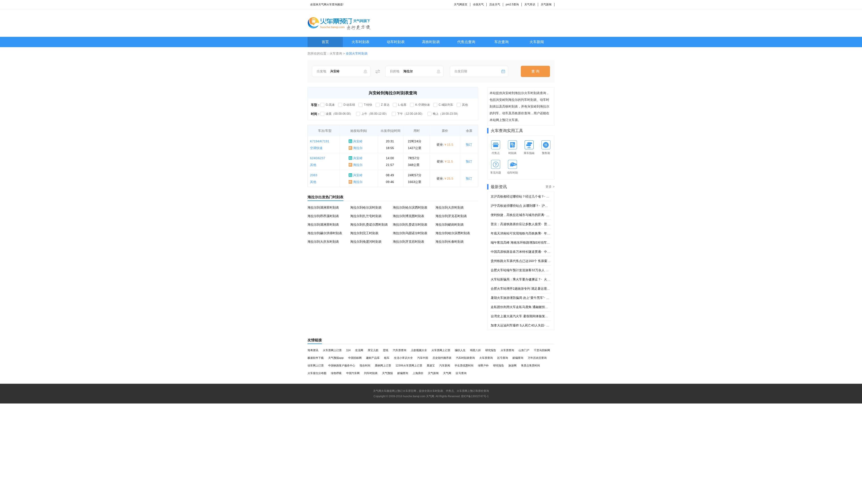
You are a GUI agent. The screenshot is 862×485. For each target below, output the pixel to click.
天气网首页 (460, 4)
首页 (325, 42)
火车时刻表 (360, 42)
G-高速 (330, 104)
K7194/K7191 (319, 141)
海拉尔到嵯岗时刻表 (449, 224)
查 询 (535, 71)
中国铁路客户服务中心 (341, 365)
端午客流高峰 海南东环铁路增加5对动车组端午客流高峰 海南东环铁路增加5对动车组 (521, 242)
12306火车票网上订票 (409, 365)
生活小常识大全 (403, 357)
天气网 (447, 373)
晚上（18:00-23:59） (446, 113)
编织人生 (460, 350)
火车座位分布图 (317, 373)
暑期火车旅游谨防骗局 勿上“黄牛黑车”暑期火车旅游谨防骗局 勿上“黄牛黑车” (521, 298)
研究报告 (490, 350)
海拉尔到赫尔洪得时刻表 (325, 233)
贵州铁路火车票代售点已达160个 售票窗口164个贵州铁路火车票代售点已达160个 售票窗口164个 (521, 261)
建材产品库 (373, 357)
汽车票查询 (399, 350)
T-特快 (368, 104)
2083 (313, 175)
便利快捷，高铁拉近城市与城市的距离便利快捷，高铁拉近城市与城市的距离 (521, 215)
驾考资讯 (313, 350)
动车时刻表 (396, 42)
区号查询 (502, 357)
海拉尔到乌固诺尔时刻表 (410, 233)
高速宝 (431, 365)
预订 (469, 144)
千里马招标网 (542, 350)
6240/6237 (317, 158)
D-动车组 (349, 104)
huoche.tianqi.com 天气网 (418, 396)
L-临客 (402, 104)
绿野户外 (483, 365)
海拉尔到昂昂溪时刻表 (323, 216)
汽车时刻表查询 (465, 357)
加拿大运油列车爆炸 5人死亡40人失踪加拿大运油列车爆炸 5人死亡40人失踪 (521, 325)
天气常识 (529, 4)
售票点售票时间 (530, 365)
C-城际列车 (446, 104)
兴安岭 (356, 141)
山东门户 (524, 350)
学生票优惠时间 (464, 365)
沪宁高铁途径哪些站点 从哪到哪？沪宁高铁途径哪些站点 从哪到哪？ (521, 205)
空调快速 (316, 148)
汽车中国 (422, 357)
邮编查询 (517, 357)
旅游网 (512, 365)
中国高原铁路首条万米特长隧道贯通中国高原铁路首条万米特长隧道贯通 (521, 252)
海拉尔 (356, 148)
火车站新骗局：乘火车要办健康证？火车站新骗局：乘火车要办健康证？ (521, 279)
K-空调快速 (422, 104)
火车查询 (336, 53)
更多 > (549, 186)
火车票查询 (507, 350)
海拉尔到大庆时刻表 (449, 207)
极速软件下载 (316, 357)
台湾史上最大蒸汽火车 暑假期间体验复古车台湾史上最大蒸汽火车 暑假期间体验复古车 (521, 316)
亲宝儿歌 (373, 350)
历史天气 (494, 4)
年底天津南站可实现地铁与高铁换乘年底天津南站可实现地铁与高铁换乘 (521, 233)
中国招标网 (355, 357)
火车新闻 (537, 42)
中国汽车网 (353, 373)
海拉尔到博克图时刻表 (408, 216)
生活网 (359, 350)
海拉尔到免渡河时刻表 (366, 241)
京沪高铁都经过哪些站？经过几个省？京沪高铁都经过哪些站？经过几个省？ (521, 196)
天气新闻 (546, 4)
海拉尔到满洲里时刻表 (323, 207)
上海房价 (418, 373)
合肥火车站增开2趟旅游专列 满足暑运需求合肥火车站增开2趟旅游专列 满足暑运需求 (521, 288)
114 (348, 350)
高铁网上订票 (383, 365)
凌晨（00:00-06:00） (339, 113)
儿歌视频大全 (419, 350)
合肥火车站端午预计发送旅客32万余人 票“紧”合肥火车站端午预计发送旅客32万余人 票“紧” (521, 270)
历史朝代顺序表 (442, 357)
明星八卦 (475, 350)
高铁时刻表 (431, 42)
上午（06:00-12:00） (374, 113)
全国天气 (478, 4)
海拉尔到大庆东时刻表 (323, 241)
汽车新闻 (444, 365)
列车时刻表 (371, 373)
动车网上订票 (316, 365)
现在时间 (365, 365)
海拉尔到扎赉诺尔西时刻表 (369, 224)
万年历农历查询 (537, 357)
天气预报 (387, 373)
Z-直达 (385, 104)
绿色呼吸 (336, 373)
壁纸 (385, 350)
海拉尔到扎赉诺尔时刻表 (410, 224)
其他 (465, 104)
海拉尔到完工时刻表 (364, 233)
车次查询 (501, 42)
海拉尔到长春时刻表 (449, 241)
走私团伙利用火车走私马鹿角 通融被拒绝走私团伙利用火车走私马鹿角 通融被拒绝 (521, 307)
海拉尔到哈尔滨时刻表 (366, 207)
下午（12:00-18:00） (410, 113)
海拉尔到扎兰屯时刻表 (366, 216)
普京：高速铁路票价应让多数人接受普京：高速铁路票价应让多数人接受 (521, 224)
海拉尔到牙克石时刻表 (451, 216)
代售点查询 (466, 42)
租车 (386, 357)
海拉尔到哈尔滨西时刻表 (410, 207)
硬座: (445, 144)
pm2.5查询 (512, 4)
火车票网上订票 (332, 350)
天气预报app (336, 357)
